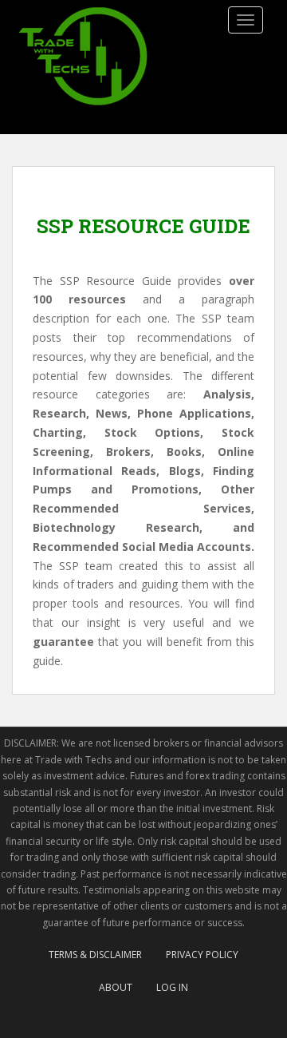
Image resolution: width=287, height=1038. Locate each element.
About (115, 987)
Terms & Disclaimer (95, 954)
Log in (172, 987)
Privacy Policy (202, 954)
